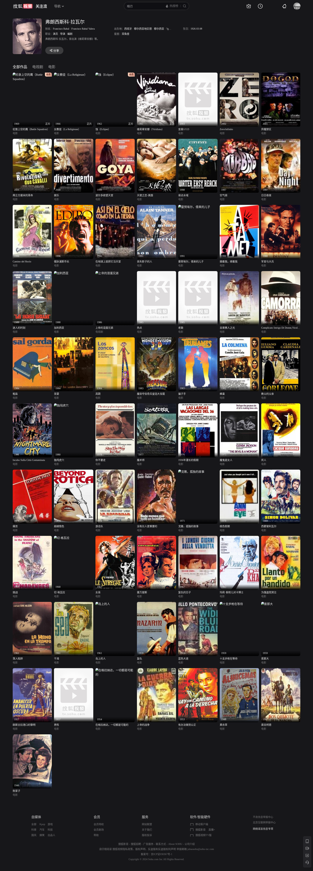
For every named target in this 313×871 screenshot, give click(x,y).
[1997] (239, 140)
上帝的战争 (143, 724)
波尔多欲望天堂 (104, 195)
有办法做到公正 (187, 724)
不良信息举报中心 (263, 817)
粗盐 (15, 393)
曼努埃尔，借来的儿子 (191, 261)
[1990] (239, 206)
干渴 (56, 658)
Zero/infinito (226, 129)
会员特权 (99, 824)
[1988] (281, 206)
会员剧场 (99, 829)
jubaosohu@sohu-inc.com (200, 849)
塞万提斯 (142, 592)
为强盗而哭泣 (268, 592)
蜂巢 (222, 393)
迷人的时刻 (19, 327)
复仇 (139, 658)
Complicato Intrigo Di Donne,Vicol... (280, 327)
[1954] (115, 670)
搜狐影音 (200, 829)
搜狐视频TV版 (203, 835)
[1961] (32, 604)
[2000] (73, 140)
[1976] (198, 405)
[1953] (156, 670)
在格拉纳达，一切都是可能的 (111, 724)
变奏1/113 (183, 129)
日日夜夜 (266, 195)
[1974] (32, 471)
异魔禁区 (266, 129)
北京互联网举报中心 (264, 822)
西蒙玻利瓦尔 (268, 526)
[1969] (281, 471)
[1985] (156, 273)
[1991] (156, 206)
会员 (97, 817)
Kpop (42, 824)
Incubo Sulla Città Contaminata (29, 460)
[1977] (156, 405)
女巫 (98, 592)
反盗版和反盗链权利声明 (162, 849)
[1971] (156, 471)
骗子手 (182, 393)
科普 (33, 829)
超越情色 (59, 526)
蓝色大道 (183, 658)
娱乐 (56, 195)
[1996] (32, 206)
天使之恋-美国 (145, 195)
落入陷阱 (18, 658)
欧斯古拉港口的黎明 (24, 724)
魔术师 (141, 460)
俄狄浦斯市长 (61, 261)
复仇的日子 (184, 592)
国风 (33, 835)
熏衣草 (223, 724)
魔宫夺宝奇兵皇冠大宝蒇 (151, 393)
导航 (57, 6)
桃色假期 (225, 526)
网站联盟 (147, 824)
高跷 (98, 393)
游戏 (50, 824)
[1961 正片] (156, 74)
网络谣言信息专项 (263, 828)
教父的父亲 (267, 393)
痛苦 (15, 526)
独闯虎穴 (59, 460)
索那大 (265, 658)
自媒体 (36, 817)
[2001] (281, 74)
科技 (50, 829)
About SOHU (175, 844)
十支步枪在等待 (228, 658)
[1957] (32, 670)
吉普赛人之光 (227, 327)
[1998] (156, 140)
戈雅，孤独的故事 (188, 526)
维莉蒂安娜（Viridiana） (150, 129)
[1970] (239, 471)
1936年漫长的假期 (188, 460)
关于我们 (147, 829)
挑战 (15, 592)
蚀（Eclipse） (102, 129)
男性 (56, 724)
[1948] (239, 670)
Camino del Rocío (22, 261)
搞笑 (42, 835)
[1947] (281, 670)
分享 (56, 50)
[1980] (32, 405)
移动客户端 (201, 824)
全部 (33, 824)
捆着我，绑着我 (228, 261)
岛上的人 (100, 658)
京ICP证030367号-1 (161, 854)
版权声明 (140, 849)
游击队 (99, 526)
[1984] (32, 339)
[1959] (156, 604)
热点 (139, 327)
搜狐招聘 (136, 844)
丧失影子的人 (144, 261)
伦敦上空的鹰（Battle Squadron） (31, 129)
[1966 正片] (70, 74)
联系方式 (161, 844)
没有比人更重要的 (147, 526)
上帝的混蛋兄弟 (104, 327)
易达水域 (183, 195)
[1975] (239, 405)
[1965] (239, 537)
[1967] (115, 537)
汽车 (42, 829)
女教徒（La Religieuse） (67, 129)
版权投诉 (147, 835)
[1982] (239, 339)
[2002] (239, 74)
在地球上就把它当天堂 (108, 261)
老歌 (180, 327)
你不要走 (100, 460)
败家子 (16, 791)
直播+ (211, 829)
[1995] (115, 206)
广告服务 (148, 844)
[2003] (198, 74)
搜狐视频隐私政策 (122, 849)
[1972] (115, 471)
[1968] (61, 537)
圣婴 (56, 393)
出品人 (51, 835)
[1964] (281, 537)
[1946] (32, 736)
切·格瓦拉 (59, 592)
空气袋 (223, 195)
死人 (263, 460)
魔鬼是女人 (226, 460)
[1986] (107, 273)
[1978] (115, 405)
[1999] (115, 140)
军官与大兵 (267, 261)
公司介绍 (190, 844)
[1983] (156, 339)
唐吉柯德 (266, 724)
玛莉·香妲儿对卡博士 (231, 592)
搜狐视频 (23, 6)
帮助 (96, 835)
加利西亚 (59, 327)
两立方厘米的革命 (23, 195)
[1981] (281, 339)
